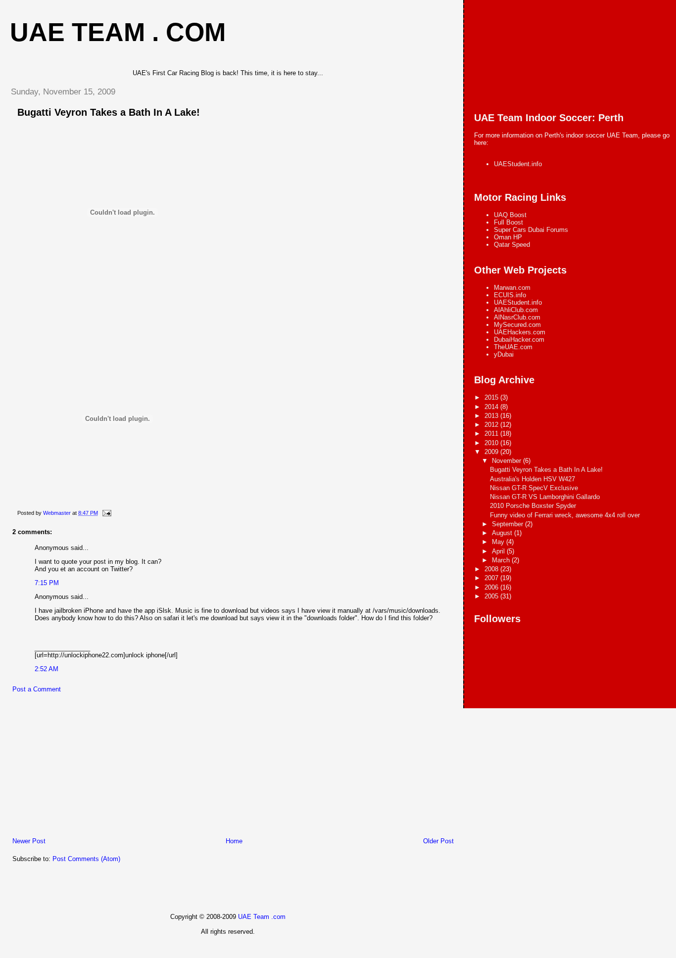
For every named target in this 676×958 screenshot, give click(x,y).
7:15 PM (47, 583)
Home (234, 841)
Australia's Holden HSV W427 (532, 479)
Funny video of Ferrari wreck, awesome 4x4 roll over (565, 515)
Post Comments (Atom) (86, 859)
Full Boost (508, 222)
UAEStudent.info (518, 164)
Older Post (438, 841)
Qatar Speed (512, 244)
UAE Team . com (118, 32)
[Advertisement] (76, 767)
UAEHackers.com (519, 332)
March (502, 560)
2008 (492, 569)
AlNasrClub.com (517, 317)
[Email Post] (106, 513)
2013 (492, 415)
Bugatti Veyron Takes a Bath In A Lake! (108, 112)
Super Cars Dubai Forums (531, 229)
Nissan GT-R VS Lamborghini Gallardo (545, 497)
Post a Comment (36, 689)
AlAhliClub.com (516, 310)
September (508, 524)
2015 (492, 397)
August (503, 533)
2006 (492, 587)
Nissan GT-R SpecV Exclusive (534, 488)
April (499, 551)
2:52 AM (46, 669)
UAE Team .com (262, 916)
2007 (492, 578)
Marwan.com (512, 287)
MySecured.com (517, 324)
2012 (492, 424)
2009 (492, 452)
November (507, 460)
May (499, 542)
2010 (492, 443)
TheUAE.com (513, 347)
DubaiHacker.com (519, 339)
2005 (492, 596)
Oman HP (508, 237)
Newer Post (29, 841)
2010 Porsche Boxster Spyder (533, 505)
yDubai (504, 354)
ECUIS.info (510, 295)
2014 (492, 407)
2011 (492, 433)
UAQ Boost (510, 215)
